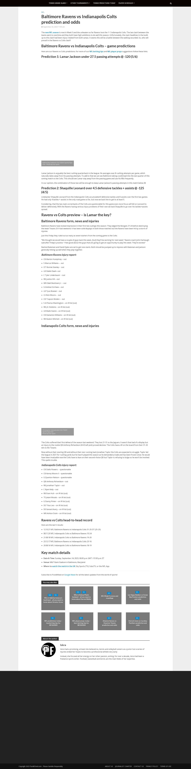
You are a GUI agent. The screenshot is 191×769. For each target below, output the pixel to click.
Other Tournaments (79, 3)
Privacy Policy (152, 766)
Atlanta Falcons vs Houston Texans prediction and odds (109, 623)
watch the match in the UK (63, 566)
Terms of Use (165, 766)
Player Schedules (126, 3)
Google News (69, 575)
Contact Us (139, 766)
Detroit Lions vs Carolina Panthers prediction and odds (138, 623)
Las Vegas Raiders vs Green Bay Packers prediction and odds (138, 597)
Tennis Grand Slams (57, 3)
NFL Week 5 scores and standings (109, 597)
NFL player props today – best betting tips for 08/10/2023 (81, 623)
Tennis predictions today (104, 3)
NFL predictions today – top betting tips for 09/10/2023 (53, 623)
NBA (50, 595)
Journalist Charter (123, 766)
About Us (109, 766)
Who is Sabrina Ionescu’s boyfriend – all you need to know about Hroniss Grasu (53, 600)
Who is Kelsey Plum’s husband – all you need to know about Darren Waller (81, 597)
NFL (42, 12)
